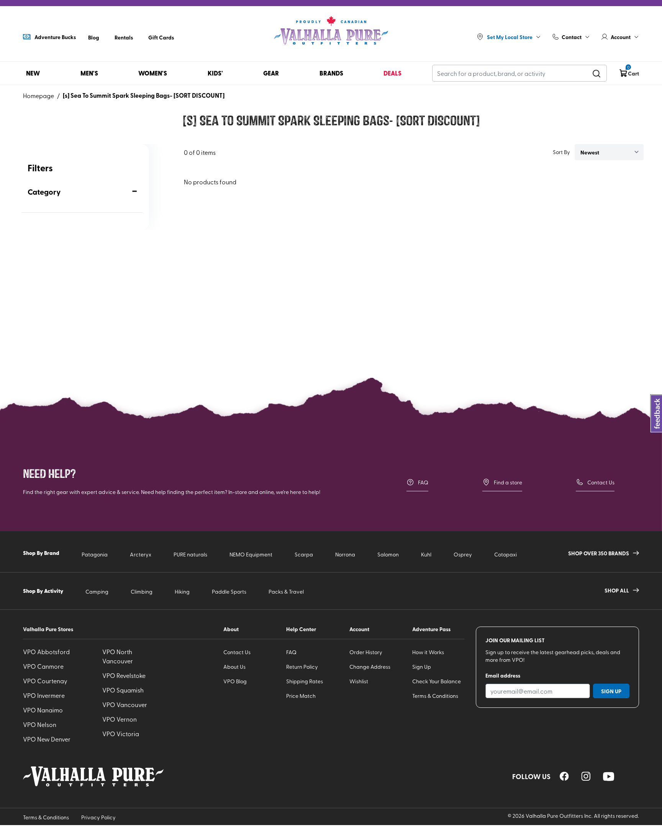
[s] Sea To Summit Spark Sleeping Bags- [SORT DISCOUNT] (143, 95)
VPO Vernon (119, 719)
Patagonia (95, 554)
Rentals (124, 37)
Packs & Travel (286, 591)
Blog (93, 37)
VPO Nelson (39, 724)
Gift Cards (161, 37)
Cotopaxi (505, 554)
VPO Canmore (43, 666)
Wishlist (358, 681)
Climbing (141, 591)
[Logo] (331, 30)
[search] (596, 73)
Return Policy (302, 666)
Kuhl (426, 554)
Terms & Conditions (435, 695)
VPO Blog (235, 681)
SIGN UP (611, 691)
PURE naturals (190, 554)
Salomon (388, 554)
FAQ (423, 482)
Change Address (369, 666)
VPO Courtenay (45, 680)
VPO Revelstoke (124, 675)
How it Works (428, 652)
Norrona (345, 554)
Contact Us (600, 482)
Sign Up (421, 666)
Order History (365, 652)
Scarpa (304, 554)
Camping (96, 591)
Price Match (301, 695)
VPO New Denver (46, 739)
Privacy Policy (98, 817)
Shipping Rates (304, 681)
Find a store (508, 482)
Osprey (463, 554)
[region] (564, 776)
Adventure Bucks (55, 37)
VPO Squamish (123, 690)
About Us (234, 666)
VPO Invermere (44, 695)
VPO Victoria (120, 733)
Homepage (38, 95)
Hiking (182, 591)
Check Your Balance (436, 681)
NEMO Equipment (250, 554)
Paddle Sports (229, 591)
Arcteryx (140, 554)
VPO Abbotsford (46, 651)
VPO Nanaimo (43, 710)
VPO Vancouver (124, 704)
